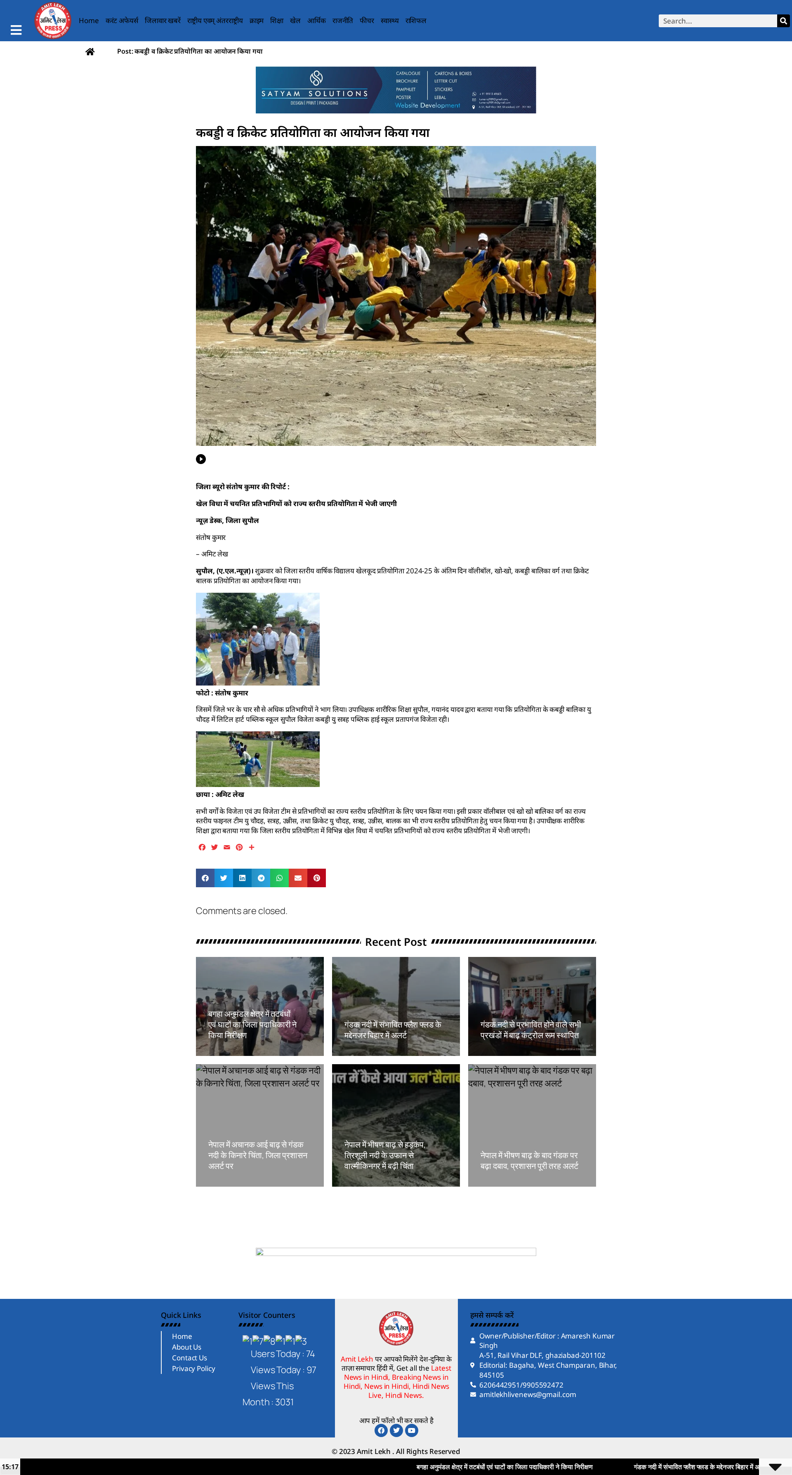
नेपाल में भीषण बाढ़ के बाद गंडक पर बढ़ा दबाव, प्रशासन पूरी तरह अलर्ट (529, 1160)
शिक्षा (276, 20)
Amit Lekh (227, 1051)
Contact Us (189, 1357)
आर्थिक (316, 20)
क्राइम (257, 20)
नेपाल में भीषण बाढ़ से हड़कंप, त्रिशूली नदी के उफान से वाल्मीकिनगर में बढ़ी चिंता (385, 1155)
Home (89, 20)
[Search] (783, 20)
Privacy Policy (193, 1368)
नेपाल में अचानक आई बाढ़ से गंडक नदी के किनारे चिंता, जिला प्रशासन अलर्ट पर (257, 1155)
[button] (205, 878)
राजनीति (343, 20)
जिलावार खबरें (163, 20)
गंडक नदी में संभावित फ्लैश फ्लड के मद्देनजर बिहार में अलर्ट (392, 1030)
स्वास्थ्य (390, 20)
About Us (186, 1347)
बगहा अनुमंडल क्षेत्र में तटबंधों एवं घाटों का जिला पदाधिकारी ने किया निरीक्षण (252, 1024)
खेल (295, 20)
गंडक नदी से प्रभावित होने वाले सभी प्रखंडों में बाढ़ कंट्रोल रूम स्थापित (531, 1030)
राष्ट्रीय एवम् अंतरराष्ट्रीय (215, 20)
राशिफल (416, 20)
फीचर (367, 20)
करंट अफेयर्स (122, 20)
